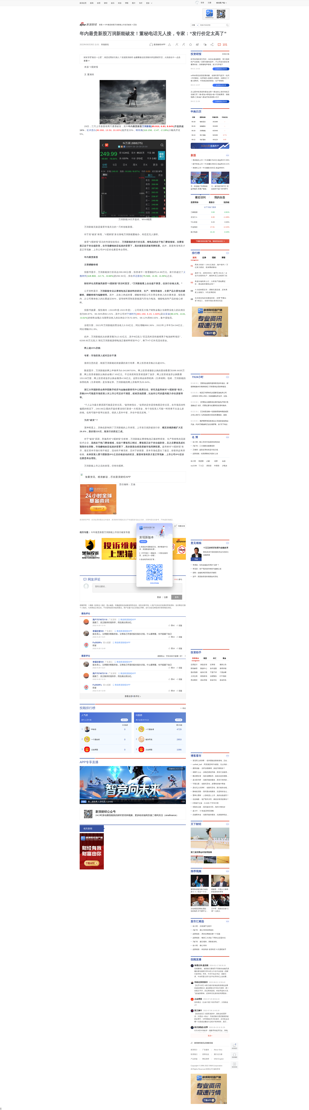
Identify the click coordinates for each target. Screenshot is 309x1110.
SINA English (219, 1059)
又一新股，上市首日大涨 (142, 858)
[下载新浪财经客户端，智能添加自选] (210, 241)
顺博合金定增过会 (118, 905)
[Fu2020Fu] (86, 645)
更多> (210, 1036)
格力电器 (194, 232)
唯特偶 (139, 130)
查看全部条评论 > (133, 696)
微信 (204, 44)
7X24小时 (197, 377)
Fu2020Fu (97, 642)
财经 (105, 3)
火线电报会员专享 (221, 69)
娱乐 (112, 3)
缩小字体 (176, 44)
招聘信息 (205, 1054)
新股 (100, 25)
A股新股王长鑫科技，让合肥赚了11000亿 (152, 876)
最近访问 (200, 197)
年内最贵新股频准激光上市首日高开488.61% (133, 828)
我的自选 (219, 197)
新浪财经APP (159, 45)
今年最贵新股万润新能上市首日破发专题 (110, 532)
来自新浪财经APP (128, 619)
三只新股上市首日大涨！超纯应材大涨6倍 (152, 841)
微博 (197, 44)
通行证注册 (218, 1054)
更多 (148, 3)
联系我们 (194, 1054)
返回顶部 (234, 1074)
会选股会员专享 (221, 85)
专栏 (140, 3)
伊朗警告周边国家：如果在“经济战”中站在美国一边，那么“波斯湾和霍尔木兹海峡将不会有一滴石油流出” (155, 1080)
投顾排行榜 (87, 708)
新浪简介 (194, 1050)
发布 (177, 597)
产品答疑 (194, 1059)
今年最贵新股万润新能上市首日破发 (117, 25)
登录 (159, 597)
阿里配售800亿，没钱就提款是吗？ (128, 1047)
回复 (180, 625)
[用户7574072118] (86, 622)
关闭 (169, 527)
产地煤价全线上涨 (139, 1030)
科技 (119, 3)
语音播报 (234, 1056)
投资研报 (196, 53)
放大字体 (183, 44)
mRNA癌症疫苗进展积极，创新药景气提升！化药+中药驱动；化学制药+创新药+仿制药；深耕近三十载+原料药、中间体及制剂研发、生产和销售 (210, 78)
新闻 (91, 3)
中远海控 (194, 227)
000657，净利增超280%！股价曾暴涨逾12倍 (154, 1012)
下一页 (184, 783)
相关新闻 (88, 828)
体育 (98, 3)
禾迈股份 (137, 276)
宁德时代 (131, 314)
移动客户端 (220, 3)
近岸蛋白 (91, 130)
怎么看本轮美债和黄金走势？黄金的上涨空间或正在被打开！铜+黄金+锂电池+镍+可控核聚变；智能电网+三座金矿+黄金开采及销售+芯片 (210, 94)
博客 (126, 3)
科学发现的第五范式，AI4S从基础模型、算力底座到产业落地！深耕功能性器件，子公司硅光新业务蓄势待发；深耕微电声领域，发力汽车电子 (210, 61)
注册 (209, 3)
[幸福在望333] (86, 633)
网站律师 (205, 1059)
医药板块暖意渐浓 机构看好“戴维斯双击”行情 (154, 978)
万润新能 (146, 126)
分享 (211, 44)
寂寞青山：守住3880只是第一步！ (170, 656)
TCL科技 (194, 222)
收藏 (190, 44)
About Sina (218, 1050)
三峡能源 (194, 212)
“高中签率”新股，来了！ (142, 1094)
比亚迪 (166, 314)
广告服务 (205, 1050)
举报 (169, 44)
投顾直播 (196, 959)
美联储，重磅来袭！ (120, 965)
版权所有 (216, 1069)
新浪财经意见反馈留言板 (203, 1043)
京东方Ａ (194, 217)
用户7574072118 (100, 619)
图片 (133, 3)
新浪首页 (83, 3)
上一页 (82, 783)
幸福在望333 (98, 631)
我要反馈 (181, 526)
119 (175, 579)
